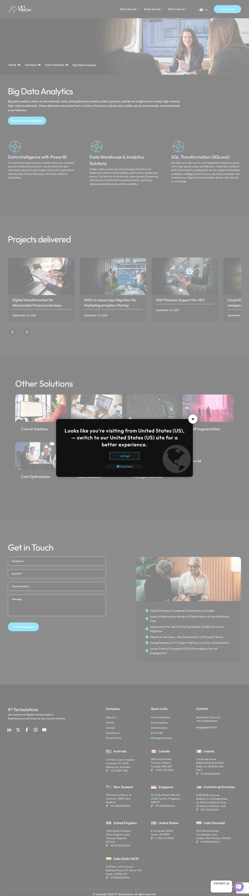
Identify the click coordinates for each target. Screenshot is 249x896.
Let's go (125, 456)
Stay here (126, 466)
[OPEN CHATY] (239, 886)
